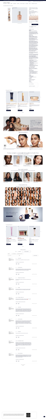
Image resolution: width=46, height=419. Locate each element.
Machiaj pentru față (8, 5)
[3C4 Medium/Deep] (14, 103)
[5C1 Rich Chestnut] (30, 18)
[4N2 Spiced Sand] (16, 103)
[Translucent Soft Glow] (29, 103)
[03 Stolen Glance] (11, 238)
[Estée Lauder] (6, 2)
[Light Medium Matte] (31, 103)
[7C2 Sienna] (34, 19)
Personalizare (28, 416)
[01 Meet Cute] (6, 238)
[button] (44, 416)
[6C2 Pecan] (29, 19)
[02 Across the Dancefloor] (8, 238)
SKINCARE (9, 3)
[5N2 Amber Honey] (34, 18)
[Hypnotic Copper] (23, 238)
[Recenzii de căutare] (19, 255)
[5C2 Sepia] (33, 18)
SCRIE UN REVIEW (26, 251)
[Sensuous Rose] (21, 238)
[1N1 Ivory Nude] (10, 103)
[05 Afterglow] (9, 238)
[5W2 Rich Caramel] (35, 18)
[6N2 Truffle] (30, 19)
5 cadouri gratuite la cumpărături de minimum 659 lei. (9, 0)
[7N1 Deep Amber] (32, 19)
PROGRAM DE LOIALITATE (34, 3)
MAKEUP (11, 3)
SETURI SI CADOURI (22, 3)
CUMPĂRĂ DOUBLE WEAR (9, 216)
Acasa (4, 5)
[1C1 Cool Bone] (6, 103)
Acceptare (28, 413)
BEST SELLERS (5, 3)
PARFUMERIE (14, 3)
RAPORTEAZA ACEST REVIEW (34, 303)
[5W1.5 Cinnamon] (32, 18)
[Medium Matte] (30, 103)
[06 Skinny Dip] (7, 238)
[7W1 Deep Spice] (33, 19)
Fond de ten (12, 5)
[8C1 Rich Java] (35, 19)
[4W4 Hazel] (29, 18)
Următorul (23, 365)
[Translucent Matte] (32, 103)
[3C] (21, 103)
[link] (23, 214)
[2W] (24, 103)
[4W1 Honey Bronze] (9, 103)
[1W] (23, 103)
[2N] (22, 103)
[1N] (27, 103)
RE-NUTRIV (18, 3)
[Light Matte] (33, 103)
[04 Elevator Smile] (10, 238)
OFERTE (30, 3)
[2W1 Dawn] (7, 103)
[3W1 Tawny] (15, 103)
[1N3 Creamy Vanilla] (8, 103)
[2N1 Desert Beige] (11, 103)
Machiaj (5, 5)
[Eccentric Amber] (20, 238)
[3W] (20, 103)
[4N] (26, 103)
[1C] (25, 103)
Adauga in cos (35, 24)
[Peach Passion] (22, 238)
